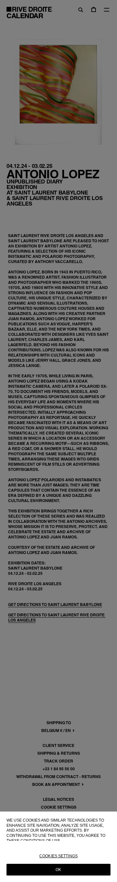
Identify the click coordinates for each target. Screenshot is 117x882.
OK (58, 869)
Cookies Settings (58, 856)
